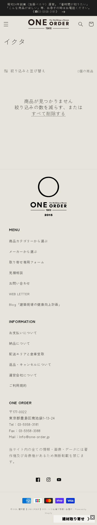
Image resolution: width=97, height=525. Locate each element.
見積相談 (16, 272)
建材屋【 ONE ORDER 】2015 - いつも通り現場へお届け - (46, 509)
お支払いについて (23, 332)
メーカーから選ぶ (23, 251)
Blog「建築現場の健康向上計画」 (35, 304)
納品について (19, 343)
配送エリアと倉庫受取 (26, 354)
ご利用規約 (18, 385)
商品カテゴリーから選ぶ (28, 241)
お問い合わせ (19, 283)
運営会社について (23, 375)
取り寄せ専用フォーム (26, 262)
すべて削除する (48, 113)
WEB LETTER (19, 293)
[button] (6, 24)
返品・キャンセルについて (30, 364)
